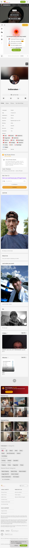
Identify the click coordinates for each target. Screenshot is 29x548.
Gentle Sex (16, 137)
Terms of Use (3, 494)
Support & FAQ (4, 510)
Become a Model (18, 492)
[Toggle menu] (1, 2)
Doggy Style (7, 137)
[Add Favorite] (2, 25)
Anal (5, 135)
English (22, 485)
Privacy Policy (4, 492)
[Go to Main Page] (9, 1)
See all (23, 332)
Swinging (13, 142)
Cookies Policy (4, 499)
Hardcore (7, 140)
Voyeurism (21, 142)
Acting (6, 144)
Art (12, 144)
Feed (25, 5)
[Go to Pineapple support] (2, 534)
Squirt (6, 142)
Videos (14, 5)
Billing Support (4, 513)
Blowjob (11, 135)
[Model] (26, 64)
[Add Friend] (18, 98)
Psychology (18, 144)
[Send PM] (25, 98)
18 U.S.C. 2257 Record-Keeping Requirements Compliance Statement (14, 538)
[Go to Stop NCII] (9, 534)
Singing (6, 147)
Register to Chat (16, 49)
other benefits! (18, 47)
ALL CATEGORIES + (6, 479)
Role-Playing (20, 140)
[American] (2, 450)
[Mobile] (6, 450)
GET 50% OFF (9, 391)
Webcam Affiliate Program (20, 497)
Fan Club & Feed (19, 103)
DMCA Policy (3, 497)
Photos (20, 5)
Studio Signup (17, 494)
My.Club (12, 149)
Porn (13, 140)
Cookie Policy (19, 543)
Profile (2, 103)
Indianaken (4, 446)
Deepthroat (19, 135)
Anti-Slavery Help (4, 504)
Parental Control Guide (5, 501)
